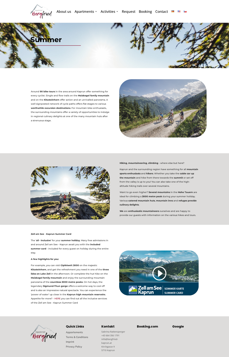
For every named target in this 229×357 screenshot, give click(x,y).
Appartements (74, 332)
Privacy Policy (74, 346)
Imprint (70, 341)
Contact (161, 11)
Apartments (84, 11)
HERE (57, 298)
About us (64, 11)
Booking (145, 11)
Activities (108, 11)
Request (128, 11)
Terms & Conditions (77, 337)
